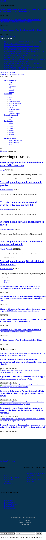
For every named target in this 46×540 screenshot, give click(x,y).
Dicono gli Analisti (14, 109)
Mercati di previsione (15, 103)
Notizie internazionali (11, 115)
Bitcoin (11, 126)
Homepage (3, 151)
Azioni (11, 82)
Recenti (6, 282)
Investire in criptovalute (15, 140)
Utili (10, 99)
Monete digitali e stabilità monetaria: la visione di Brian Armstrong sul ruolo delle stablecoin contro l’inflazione (20, 287)
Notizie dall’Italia (10, 80)
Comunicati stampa (14, 113)
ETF (10, 88)
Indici (10, 84)
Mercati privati (13, 105)
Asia (10, 119)
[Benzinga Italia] (12, 74)
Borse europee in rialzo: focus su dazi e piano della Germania (21, 164)
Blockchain (12, 128)
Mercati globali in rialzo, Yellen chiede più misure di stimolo (21, 243)
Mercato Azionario (6, 190)
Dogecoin (11, 130)
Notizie (11, 123)
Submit (39, 533)
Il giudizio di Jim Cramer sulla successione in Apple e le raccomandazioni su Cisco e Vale (22, 377)
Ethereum (11, 132)
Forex (10, 144)
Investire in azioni (14, 142)
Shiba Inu (11, 134)
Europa (11, 117)
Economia (11, 90)
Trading (11, 111)
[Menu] (1, 148)
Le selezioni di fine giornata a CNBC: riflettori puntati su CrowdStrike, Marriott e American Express (20, 21)
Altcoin (11, 125)
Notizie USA (8, 94)
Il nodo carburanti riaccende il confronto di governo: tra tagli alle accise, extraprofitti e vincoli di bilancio (23, 361)
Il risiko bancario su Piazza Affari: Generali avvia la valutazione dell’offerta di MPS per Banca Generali (23, 426)
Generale (11, 92)
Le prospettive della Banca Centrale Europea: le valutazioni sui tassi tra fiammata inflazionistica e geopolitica (21, 410)
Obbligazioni (12, 86)
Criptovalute (8, 121)
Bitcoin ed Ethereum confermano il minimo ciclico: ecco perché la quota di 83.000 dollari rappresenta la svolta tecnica (22, 310)
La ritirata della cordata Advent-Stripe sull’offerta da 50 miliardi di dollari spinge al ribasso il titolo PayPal (22, 393)
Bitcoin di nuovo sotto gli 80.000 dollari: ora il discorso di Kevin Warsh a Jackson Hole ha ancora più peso (23, 10)
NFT (10, 136)
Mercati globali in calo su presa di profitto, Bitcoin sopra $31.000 (18, 203)
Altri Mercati (12, 107)
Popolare (7, 280)
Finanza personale (10, 138)
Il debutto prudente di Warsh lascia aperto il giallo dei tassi (21, 30)
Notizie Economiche (14, 101)
